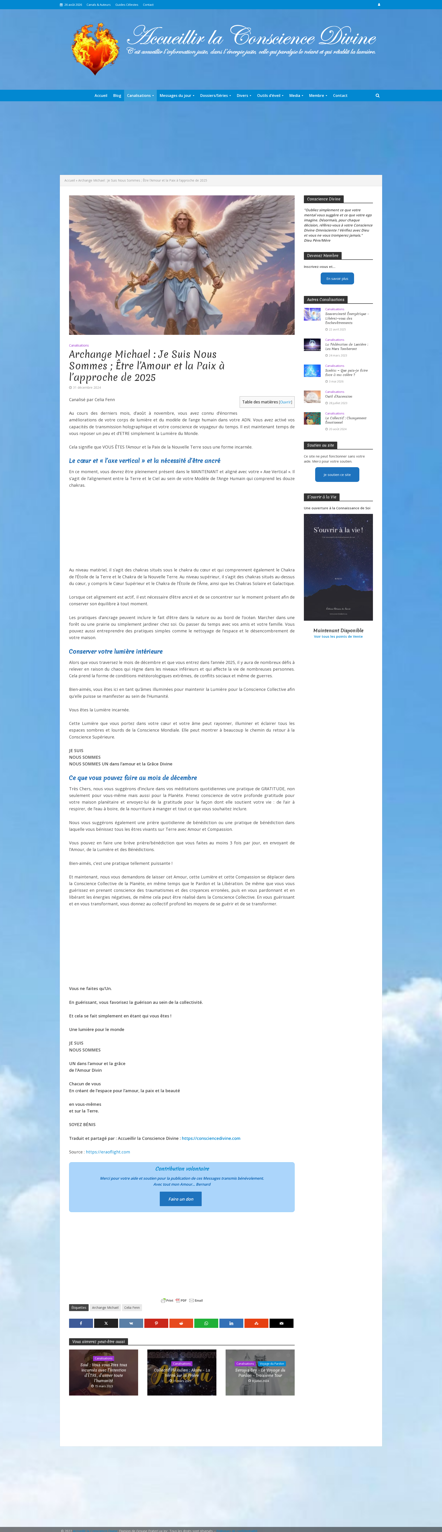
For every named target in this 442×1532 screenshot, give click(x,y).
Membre (316, 95)
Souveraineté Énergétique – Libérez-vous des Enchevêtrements (347, 318)
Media (294, 95)
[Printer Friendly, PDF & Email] (182, 1300)
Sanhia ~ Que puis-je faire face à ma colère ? (346, 372)
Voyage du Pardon (272, 1364)
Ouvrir (285, 402)
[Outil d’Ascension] (312, 396)
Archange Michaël (105, 1307)
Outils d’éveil (268, 95)
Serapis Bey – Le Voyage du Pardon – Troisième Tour (260, 1372)
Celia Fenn (132, 1307)
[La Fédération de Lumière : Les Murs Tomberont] (312, 344)
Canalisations (139, 95)
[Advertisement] (221, 138)
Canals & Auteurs (99, 5)
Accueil (101, 95)
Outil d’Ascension (338, 396)
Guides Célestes (126, 5)
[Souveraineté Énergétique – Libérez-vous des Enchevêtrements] (312, 314)
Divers (242, 95)
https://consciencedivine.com (211, 1138)
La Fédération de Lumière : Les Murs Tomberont (346, 346)
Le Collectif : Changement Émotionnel (345, 420)
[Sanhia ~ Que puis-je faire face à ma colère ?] (312, 370)
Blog (117, 95)
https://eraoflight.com (108, 1152)
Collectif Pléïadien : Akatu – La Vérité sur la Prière (182, 1372)
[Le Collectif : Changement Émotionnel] (312, 418)
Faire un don (180, 1199)
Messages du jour (175, 95)
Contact (148, 5)
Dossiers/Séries (214, 95)
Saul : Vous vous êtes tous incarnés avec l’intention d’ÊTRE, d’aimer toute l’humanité (103, 1372)
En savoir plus (337, 278)
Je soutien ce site (337, 474)
